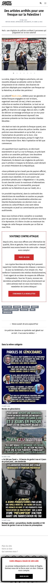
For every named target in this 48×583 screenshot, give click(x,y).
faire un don (24, 257)
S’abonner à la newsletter (24, 294)
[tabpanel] (24, 54)
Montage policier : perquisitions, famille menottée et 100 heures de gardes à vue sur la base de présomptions (23, 524)
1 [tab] (13, 73)
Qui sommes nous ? (10, 551)
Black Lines (16, 96)
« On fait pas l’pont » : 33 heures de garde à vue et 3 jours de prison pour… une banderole (24, 460)
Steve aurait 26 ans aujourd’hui (25, 324)
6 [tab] (31, 73)
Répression (19, 22)
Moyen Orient (10, 22)
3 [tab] (20, 73)
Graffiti (35, 307)
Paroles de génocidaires (11, 409)
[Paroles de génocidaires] (24, 376)
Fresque (26, 307)
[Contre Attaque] (7, 3)
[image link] (24, 54)
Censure (17, 307)
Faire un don (7, 549)
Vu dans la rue (37, 22)
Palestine (24, 310)
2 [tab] (17, 73)
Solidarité (27, 22)
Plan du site (7, 546)
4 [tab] (24, 73)
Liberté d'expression (10, 310)
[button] (40, 3)
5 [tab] (27, 73)
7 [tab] (34, 73)
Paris (32, 310)
